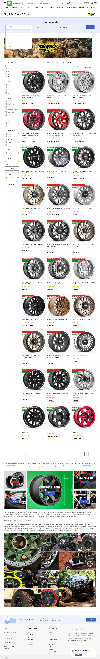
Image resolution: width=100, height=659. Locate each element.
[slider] (5, 161)
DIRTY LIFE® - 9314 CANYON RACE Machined (56, 96)
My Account (30, 637)
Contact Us (30, 644)
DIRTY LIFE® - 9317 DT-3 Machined (82, 356)
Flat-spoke (10, 134)
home (5, 11)
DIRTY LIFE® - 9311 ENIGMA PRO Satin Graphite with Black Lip (57, 283)
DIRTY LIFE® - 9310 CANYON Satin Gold (32, 208)
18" (8, 74)
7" (8, 85)
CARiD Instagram (83, 629)
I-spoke (9, 136)
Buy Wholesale (52, 649)
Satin (9, 125)
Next (92, 454)
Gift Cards (51, 644)
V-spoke (10, 139)
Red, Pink (10, 115)
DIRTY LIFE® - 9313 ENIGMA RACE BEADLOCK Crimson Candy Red (31, 134)
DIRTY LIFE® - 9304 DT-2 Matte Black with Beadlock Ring (58, 394)
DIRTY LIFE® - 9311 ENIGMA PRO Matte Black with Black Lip (83, 171)
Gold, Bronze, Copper (13, 109)
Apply (12, 168)
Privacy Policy (30, 642)
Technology (7, 520)
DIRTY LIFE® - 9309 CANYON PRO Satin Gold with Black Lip (84, 245)
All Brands (51, 646)
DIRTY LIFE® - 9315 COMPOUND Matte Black (59, 431)
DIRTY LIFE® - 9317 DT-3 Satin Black (31, 393)
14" (8, 66)
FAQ (14, 520)
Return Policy (30, 639)
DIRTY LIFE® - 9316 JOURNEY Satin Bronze (58, 320)
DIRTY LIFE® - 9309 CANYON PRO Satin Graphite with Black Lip (32, 283)
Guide (20, 520)
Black (9, 101)
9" (8, 90)
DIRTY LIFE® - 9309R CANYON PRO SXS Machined (83, 394)
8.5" (8, 87)
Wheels (22, 7)
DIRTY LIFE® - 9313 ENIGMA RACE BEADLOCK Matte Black (31, 96)
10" (8, 93)
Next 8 (60, 447)
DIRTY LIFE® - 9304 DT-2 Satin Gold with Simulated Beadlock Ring (32, 356)
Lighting (37, 7)
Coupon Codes (52, 642)
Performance (14, 7)
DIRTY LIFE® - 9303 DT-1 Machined (56, 171)
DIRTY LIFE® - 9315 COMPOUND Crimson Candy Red (83, 431)
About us (27, 520)
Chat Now (78, 654)
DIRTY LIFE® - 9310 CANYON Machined (83, 208)
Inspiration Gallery (53, 651)
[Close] (93, 650)
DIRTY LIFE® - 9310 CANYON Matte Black (33, 244)
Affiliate (50, 634)
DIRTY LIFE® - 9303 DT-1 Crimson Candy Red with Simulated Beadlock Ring (59, 134)
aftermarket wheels (11, 465)
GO (90, 27)
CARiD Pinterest (80, 629)
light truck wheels (87, 465)
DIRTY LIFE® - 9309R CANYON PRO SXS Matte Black (32, 431)
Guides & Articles (53, 637)
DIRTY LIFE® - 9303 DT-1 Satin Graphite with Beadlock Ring (84, 134)
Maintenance (60, 7)
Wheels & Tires (10, 11)
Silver (9, 107)
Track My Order (30, 632)
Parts (6, 7)
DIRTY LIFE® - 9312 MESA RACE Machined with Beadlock (84, 283)
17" (8, 71)
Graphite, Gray (11, 112)
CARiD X (72, 629)
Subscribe (91, 619)
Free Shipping (11, 153)
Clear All (12, 184)
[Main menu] (5, 3)
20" (8, 77)
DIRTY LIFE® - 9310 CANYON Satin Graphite (58, 208)
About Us (51, 632)
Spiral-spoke (11, 145)
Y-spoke (10, 142)
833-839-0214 (87, 3)
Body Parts (44, 7)
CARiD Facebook (69, 629)
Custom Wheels (18, 11)
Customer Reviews (53, 639)
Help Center (30, 634)
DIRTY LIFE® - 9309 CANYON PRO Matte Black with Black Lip (57, 245)
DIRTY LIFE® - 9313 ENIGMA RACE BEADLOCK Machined (82, 96)
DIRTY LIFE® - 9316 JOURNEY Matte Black (33, 320)
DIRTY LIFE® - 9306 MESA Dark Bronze (83, 320)
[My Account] (92, 3)
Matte (9, 123)
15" (8, 68)
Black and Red (11, 104)
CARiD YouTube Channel (76, 629)
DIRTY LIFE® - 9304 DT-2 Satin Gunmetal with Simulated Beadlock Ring (58, 356)
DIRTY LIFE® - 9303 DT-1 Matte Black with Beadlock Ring (33, 171)
